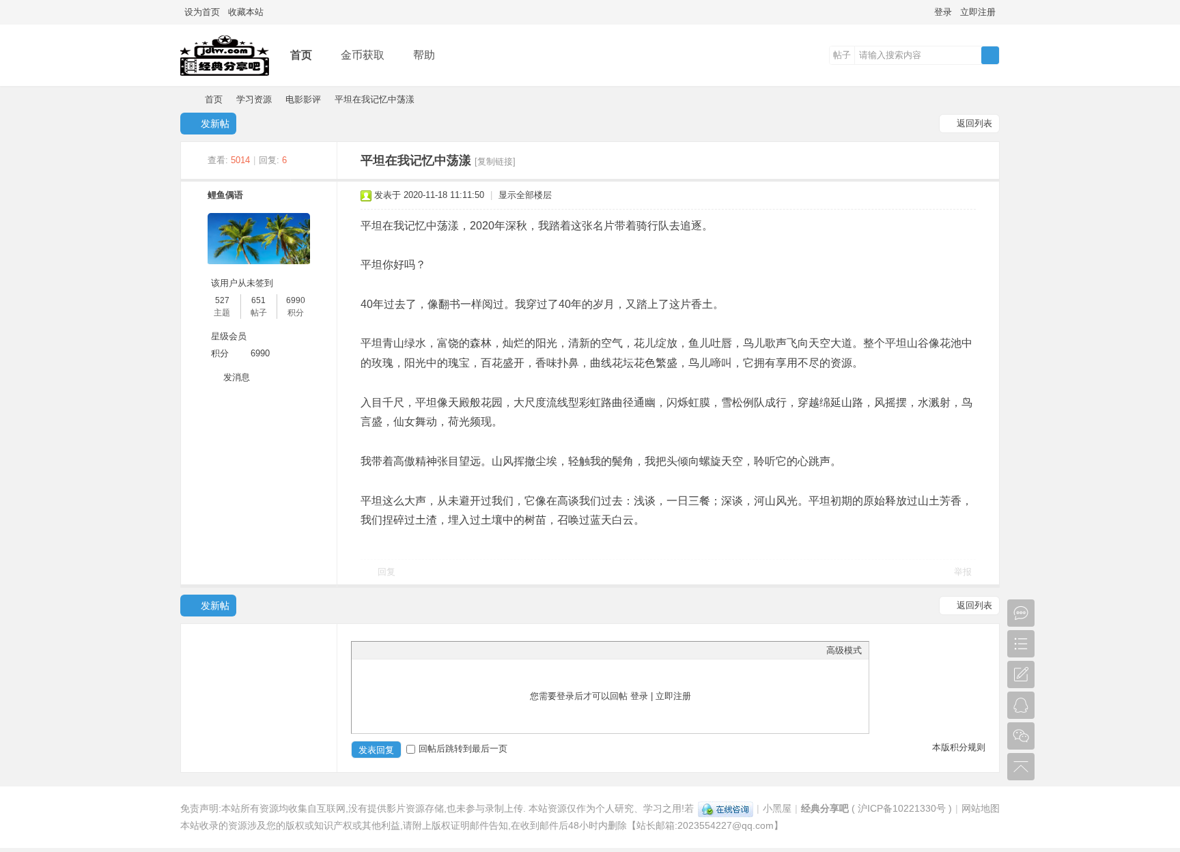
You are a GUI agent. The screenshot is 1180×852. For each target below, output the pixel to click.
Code (444, 650)
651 (258, 300)
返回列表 (974, 123)
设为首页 (202, 12)
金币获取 (362, 55)
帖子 (842, 55)
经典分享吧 (185, 99)
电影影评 (303, 99)
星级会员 (229, 336)
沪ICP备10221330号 (902, 808)
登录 (943, 12)
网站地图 (980, 808)
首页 (301, 55)
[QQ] (725, 808)
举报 (963, 572)
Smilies (461, 650)
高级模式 (844, 650)
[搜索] (990, 55)
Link (410, 650)
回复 (386, 572)
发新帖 (215, 123)
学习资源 (254, 99)
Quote (427, 650)
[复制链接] (495, 161)
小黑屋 (777, 808)
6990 (295, 300)
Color (375, 650)
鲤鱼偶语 (225, 195)
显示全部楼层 (525, 195)
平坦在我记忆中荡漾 (375, 99)
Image (392, 650)
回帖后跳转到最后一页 (463, 748)
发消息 (236, 377)
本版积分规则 (958, 747)
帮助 (424, 55)
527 (222, 300)
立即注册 (978, 12)
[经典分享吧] (224, 76)
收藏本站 (246, 12)
